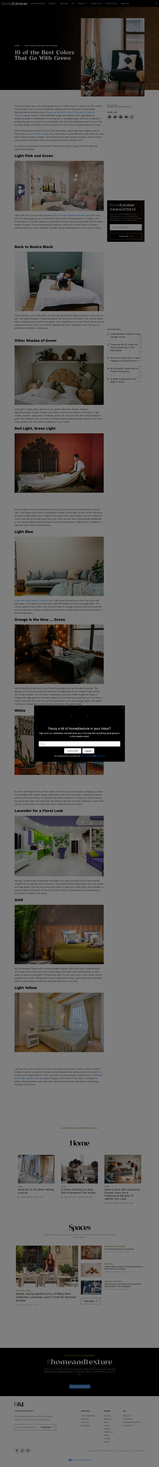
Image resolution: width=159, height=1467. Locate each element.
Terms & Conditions (86, 756)
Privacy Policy (100, 756)
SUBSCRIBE (72, 750)
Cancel (88, 750)
